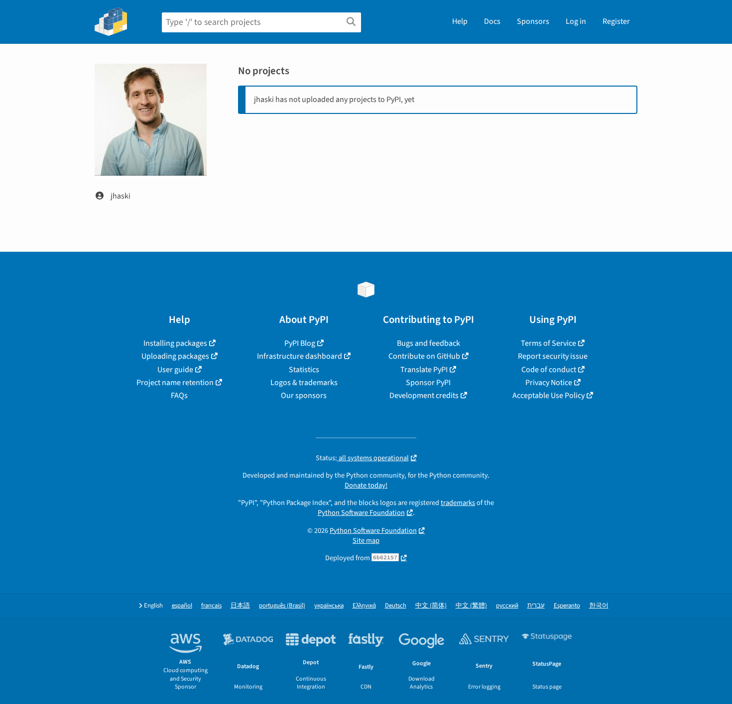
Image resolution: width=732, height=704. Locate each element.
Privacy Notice (548, 382)
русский (507, 606)
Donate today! (366, 485)
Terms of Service (548, 343)
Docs (492, 21)
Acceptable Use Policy (548, 395)
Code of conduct (548, 369)
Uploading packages (175, 356)
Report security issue (553, 356)
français (211, 606)
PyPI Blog (299, 343)
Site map (366, 540)
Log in (576, 21)
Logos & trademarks (304, 382)
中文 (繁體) (471, 606)
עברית (536, 606)
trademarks (458, 503)
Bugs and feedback (428, 343)
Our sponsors (304, 395)
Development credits (424, 395)
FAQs (179, 395)
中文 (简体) (431, 606)
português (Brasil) (282, 606)
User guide (175, 369)
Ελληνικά (364, 606)
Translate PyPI (424, 369)
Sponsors (533, 21)
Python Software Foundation (361, 512)
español (182, 606)
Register (616, 21)
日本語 (240, 606)
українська (329, 606)
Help (460, 21)
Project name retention (175, 382)
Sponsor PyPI (428, 382)
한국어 (599, 606)
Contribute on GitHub (424, 356)
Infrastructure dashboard (299, 356)
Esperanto (567, 606)
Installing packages (175, 343)
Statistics (304, 369)
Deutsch (395, 606)
